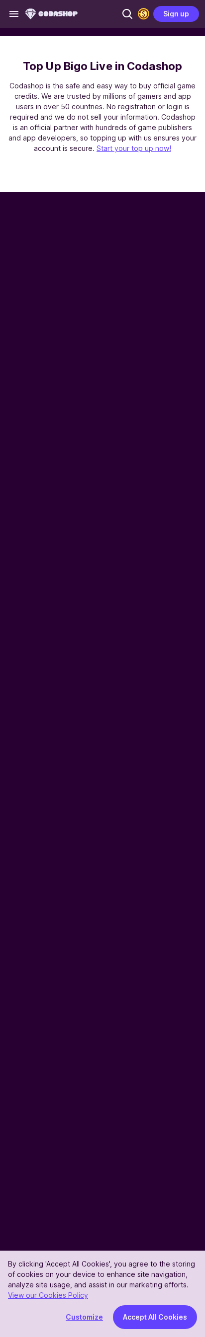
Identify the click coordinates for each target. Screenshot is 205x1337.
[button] (127, 14)
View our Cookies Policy (48, 1295)
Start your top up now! (134, 148)
